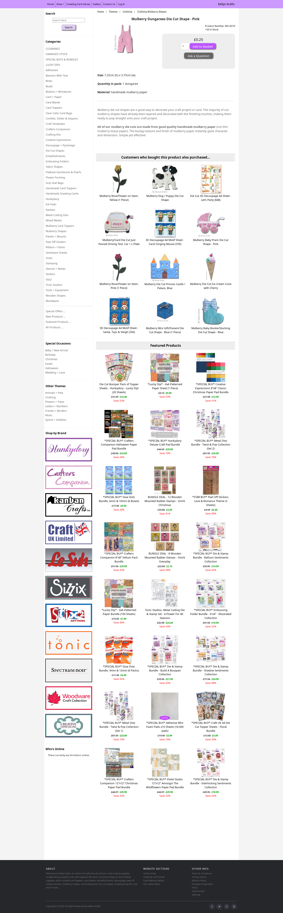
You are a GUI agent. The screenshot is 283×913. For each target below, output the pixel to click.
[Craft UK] (68, 532)
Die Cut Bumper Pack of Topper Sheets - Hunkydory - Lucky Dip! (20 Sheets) (119, 388)
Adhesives (52, 70)
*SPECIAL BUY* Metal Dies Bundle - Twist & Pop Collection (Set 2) (210, 444)
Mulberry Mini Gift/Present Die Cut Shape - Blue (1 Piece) (165, 330)
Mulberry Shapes (56, 231)
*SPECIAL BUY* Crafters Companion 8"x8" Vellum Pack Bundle (119, 557)
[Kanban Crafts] (68, 505)
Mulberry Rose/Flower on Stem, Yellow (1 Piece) (119, 198)
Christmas (51, 359)
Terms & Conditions (202, 873)
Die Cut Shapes (55, 150)
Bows (49, 81)
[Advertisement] (132, 836)
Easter (49, 363)
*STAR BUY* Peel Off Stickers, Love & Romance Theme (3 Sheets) (210, 501)
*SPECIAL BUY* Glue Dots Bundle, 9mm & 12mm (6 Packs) (119, 668)
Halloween (51, 368)
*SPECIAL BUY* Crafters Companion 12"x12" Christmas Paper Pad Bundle (119, 783)
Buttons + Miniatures (58, 91)
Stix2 (49, 279)
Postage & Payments (202, 883)
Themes (113, 11)
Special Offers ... (56, 311)
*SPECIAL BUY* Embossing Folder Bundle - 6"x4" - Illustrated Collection (210, 614)
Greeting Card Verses (78, 4)
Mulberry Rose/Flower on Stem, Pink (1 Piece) (119, 286)
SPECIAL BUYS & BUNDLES (62, 59)
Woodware (52, 301)
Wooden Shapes (56, 295)
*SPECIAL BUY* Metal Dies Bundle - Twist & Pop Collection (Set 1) (119, 726)
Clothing (50, 397)
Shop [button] (59, 4)
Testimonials (198, 891)
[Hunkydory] (68, 450)
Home (50, 4)
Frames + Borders (56, 410)
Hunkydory (52, 199)
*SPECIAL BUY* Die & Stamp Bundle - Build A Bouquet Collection (164, 670)
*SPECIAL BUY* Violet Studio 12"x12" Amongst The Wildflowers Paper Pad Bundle (165, 783)
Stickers (50, 274)
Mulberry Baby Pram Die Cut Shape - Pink (210, 242)
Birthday (50, 354)
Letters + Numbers (56, 406)
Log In (121, 4)
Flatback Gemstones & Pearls (63, 172)
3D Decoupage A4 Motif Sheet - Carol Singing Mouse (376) (165, 242)
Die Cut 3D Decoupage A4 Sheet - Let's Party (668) (210, 198)
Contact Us (109, 4)
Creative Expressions (58, 140)
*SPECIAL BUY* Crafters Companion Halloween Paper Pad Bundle (119, 444)
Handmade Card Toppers (61, 188)
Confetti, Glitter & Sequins (62, 118)
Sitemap (196, 894)
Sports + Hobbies (55, 419)
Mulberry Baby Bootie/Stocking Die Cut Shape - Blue (210, 330)
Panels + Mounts (56, 236)
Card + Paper (54, 97)
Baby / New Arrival (56, 350)
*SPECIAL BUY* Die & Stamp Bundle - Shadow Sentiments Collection (211, 670)
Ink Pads (51, 204)
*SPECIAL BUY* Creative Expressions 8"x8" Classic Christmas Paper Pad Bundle (210, 388)
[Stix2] (68, 588)
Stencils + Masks (55, 268)
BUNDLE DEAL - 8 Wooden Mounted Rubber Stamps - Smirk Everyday (165, 557)
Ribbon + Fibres (55, 247)
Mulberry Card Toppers (60, 226)
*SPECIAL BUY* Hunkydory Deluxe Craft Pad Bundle (164, 442)
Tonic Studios (54, 285)
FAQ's (195, 887)
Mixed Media (54, 220)
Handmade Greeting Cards (62, 193)
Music (48, 415)
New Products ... (56, 316)
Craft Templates (55, 123)
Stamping (51, 263)
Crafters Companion (58, 129)
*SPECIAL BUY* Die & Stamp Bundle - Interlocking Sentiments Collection (210, 783)
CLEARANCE (53, 48)
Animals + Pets (54, 392)
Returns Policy (199, 880)
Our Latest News (151, 883)
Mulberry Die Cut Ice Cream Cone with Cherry (210, 286)
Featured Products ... (58, 322)
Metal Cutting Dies (57, 215)
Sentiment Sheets (56, 252)
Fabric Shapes (54, 166)
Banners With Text (57, 75)
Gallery (97, 4)
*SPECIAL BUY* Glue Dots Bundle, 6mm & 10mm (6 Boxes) (119, 499)
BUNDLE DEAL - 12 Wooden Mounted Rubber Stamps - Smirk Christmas (165, 501)
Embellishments (55, 156)
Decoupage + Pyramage (60, 145)
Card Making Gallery (153, 880)
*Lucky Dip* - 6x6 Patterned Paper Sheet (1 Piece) (165, 386)
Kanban (50, 209)
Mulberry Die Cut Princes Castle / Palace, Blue (164, 286)
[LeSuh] (68, 560)
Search (50, 13)
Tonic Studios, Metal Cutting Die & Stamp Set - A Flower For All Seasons (165, 614)
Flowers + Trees (54, 401)
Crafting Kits (53, 134)
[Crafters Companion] (68, 477)
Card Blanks (53, 102)
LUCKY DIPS (53, 65)
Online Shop (149, 873)
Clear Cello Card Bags (59, 113)
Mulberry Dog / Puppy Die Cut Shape (165, 198)
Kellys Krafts (226, 4)
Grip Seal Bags (55, 183)
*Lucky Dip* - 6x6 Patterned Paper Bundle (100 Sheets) (119, 612)
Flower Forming (55, 177)
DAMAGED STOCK (57, 54)
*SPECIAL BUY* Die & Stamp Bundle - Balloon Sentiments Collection (210, 557)
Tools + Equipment (57, 290)
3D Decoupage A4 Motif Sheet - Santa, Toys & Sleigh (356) (119, 330)
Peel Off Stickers (56, 242)
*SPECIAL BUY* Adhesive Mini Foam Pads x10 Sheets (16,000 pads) (165, 726)
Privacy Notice (199, 876)
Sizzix (49, 258)
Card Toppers (54, 107)
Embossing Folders (57, 161)
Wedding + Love (55, 372)
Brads (49, 86)
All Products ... (54, 327)
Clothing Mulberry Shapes (152, 11)
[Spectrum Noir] (68, 670)
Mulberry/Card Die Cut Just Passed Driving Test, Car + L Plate (119, 242)
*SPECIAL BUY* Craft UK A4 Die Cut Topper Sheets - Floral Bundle (210, 726)
